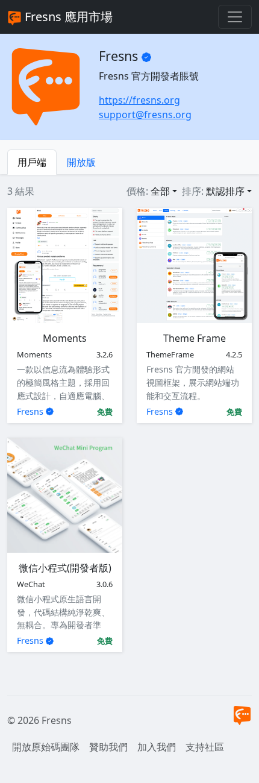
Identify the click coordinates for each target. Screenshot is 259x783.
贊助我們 (108, 746)
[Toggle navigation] (235, 17)
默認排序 (225, 191)
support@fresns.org (145, 114)
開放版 (81, 162)
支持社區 (205, 746)
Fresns (30, 411)
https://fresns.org (139, 100)
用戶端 (31, 162)
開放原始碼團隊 (46, 746)
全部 (160, 191)
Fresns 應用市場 (67, 16)
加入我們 (156, 746)
